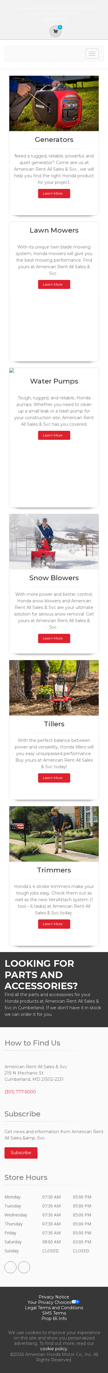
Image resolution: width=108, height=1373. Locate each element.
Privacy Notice (54, 1297)
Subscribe (21, 1152)
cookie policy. (54, 1348)
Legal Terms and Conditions (54, 1307)
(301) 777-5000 (20, 1092)
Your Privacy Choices (49, 1302)
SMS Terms (54, 1313)
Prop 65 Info (54, 1318)
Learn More (52, 193)
